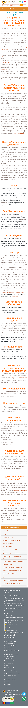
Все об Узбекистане (10, 641)
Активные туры (7, 564)
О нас (6, 613)
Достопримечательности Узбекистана (11, 651)
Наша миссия (8, 615)
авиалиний (15, 296)
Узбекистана (11, 48)
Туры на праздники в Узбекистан (12, 567)
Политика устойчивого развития (14, 617)
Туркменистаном (7, 57)
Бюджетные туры (8, 546)
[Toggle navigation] (24, 8)
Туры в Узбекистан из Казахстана (13, 577)
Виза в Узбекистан (19, 133)
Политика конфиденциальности (12, 694)
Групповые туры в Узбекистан (12, 553)
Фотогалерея (9, 663)
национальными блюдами (8, 216)
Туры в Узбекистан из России (11, 583)
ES (11, 5)
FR (14, 5)
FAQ (6, 665)
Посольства (8, 658)
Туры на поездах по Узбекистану (12, 550)
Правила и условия (8, 696)
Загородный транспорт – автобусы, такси (12, 292)
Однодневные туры (8, 537)
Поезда (7, 682)
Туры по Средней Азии (9, 574)
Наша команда (9, 611)
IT (18, 5)
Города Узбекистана (10, 648)
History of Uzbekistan (10, 645)
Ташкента (4, 69)
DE (4, 5)
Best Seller (6, 530)
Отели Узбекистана (10, 675)
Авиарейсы (8, 684)
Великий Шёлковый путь (12, 643)
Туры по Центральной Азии (12, 673)
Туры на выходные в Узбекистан (12, 570)
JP (24, 5)
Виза (6, 677)
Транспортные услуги (11, 679)
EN (8, 5)
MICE (6, 686)
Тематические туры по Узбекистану (13, 561)
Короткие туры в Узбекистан (11, 540)
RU (21, 5)
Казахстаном (6, 62)
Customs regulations (10, 656)
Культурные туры (8, 543)
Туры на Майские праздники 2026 (13, 580)
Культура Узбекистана (11, 654)
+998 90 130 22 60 (12, 625)
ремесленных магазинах (20, 490)
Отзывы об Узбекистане (12, 661)
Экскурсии (6, 534)
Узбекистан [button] (7, 9)
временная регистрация (19, 377)
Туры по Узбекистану (11, 671)
